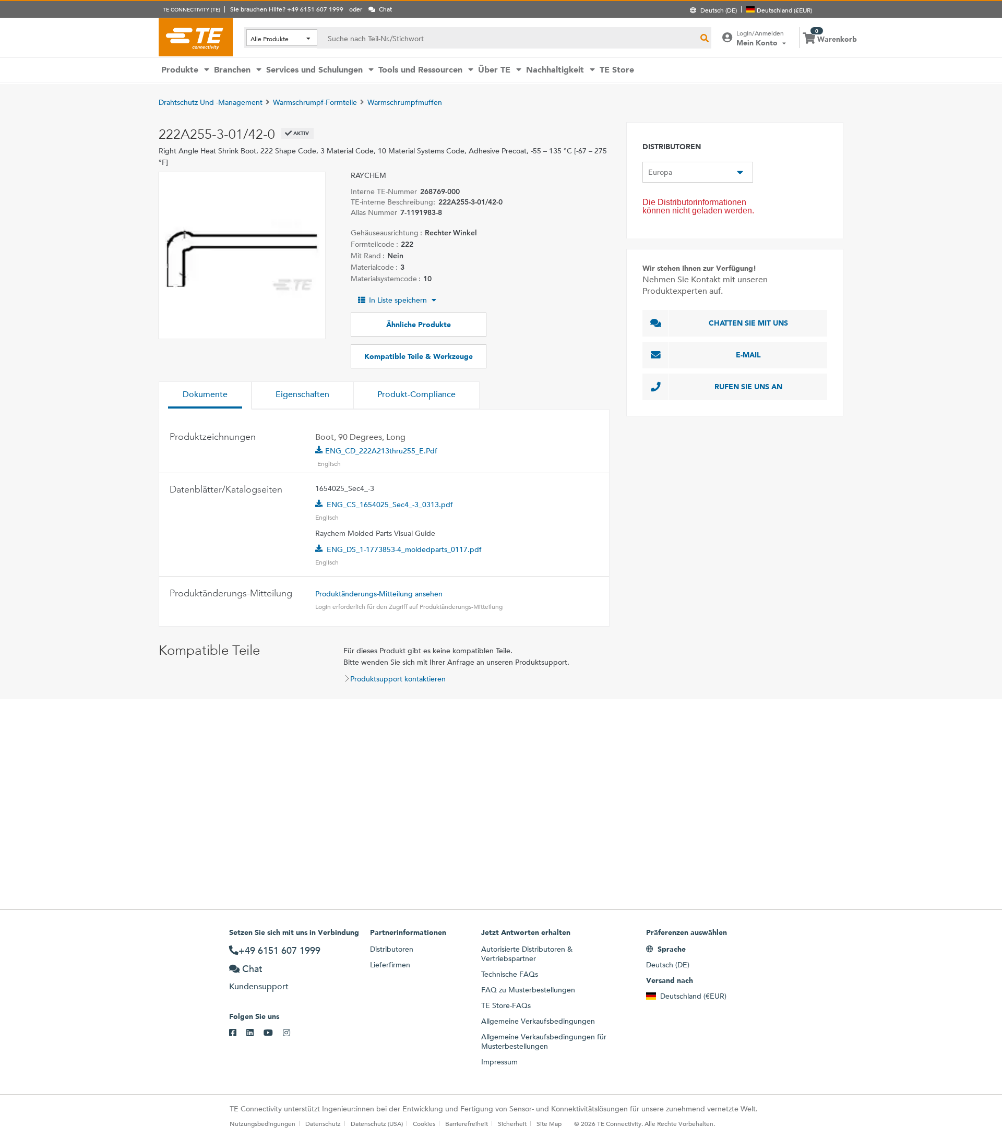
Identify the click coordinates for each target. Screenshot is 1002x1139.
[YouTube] (273, 1033)
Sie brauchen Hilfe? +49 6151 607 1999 (286, 9)
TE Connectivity (196, 37)
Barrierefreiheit (466, 1123)
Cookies (424, 1123)
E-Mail (748, 354)
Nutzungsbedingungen (262, 1123)
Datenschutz (323, 1123)
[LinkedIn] (255, 1033)
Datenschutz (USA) (377, 1123)
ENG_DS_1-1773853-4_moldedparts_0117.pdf (404, 549)
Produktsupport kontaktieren (398, 679)
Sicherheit (512, 1123)
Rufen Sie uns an (748, 386)
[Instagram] (291, 1033)
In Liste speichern (398, 300)
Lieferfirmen (390, 964)
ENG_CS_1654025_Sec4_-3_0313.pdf (390, 504)
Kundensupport (259, 986)
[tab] (205, 395)
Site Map (549, 1123)
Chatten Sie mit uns (748, 323)
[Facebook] (237, 1033)
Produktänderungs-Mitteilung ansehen (379, 593)
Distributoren (391, 949)
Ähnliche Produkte (418, 324)
